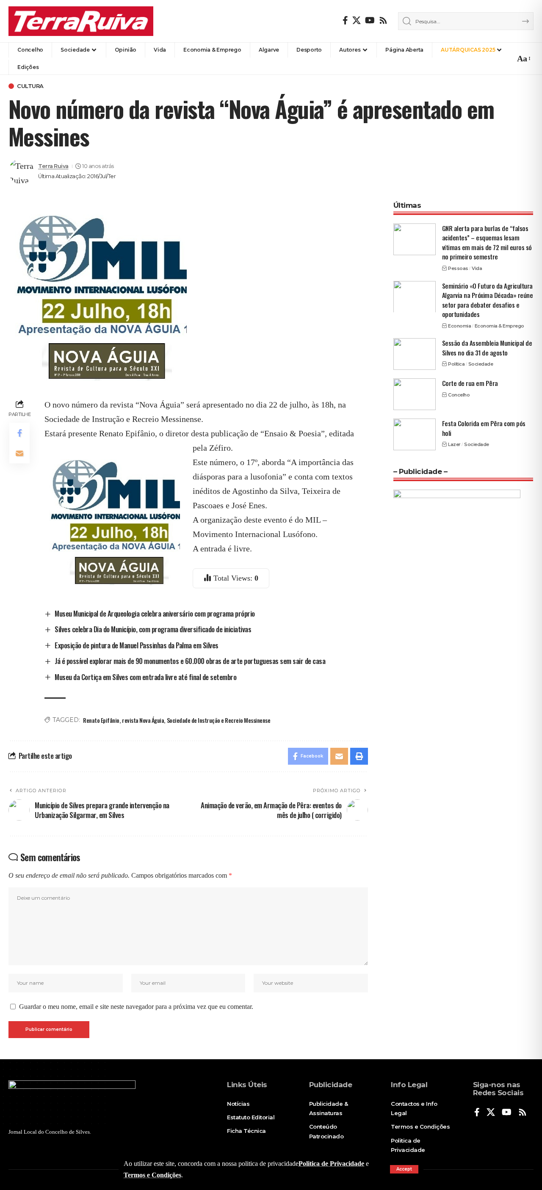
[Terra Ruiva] (80, 21)
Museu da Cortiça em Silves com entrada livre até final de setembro (145, 677)
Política (456, 364)
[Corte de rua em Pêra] (414, 394)
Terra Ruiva (53, 166)
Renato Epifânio (101, 720)
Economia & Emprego (499, 325)
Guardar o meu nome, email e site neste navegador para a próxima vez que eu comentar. (136, 1006)
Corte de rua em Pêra (470, 383)
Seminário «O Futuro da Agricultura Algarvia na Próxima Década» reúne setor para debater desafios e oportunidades (487, 300)
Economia (459, 325)
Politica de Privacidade (331, 1163)
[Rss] (383, 20)
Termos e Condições (152, 1175)
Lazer (454, 444)
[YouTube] (370, 20)
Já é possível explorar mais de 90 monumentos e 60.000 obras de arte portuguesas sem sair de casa (190, 661)
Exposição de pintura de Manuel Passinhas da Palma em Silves (136, 645)
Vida (477, 268)
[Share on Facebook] (19, 432)
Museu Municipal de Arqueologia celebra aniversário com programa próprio (155, 613)
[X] (356, 20)
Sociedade (480, 364)
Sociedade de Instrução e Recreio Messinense (219, 720)
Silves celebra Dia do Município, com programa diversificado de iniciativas (153, 629)
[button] (404, 1169)
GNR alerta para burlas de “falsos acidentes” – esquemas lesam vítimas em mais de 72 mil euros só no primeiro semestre (487, 242)
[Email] (19, 453)
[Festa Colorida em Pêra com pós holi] (414, 434)
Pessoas (458, 268)
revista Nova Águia (143, 720)
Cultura (30, 86)
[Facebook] (345, 20)
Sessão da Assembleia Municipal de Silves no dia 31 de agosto (487, 347)
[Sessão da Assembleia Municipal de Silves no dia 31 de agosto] (414, 354)
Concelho (459, 394)
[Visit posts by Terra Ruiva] (21, 171)
